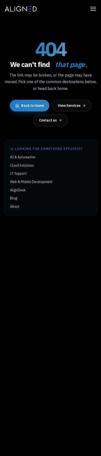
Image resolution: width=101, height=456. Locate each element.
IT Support (18, 173)
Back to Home (32, 105)
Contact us (48, 120)
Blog (13, 198)
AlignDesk (17, 190)
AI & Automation (23, 157)
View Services (69, 105)
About (14, 206)
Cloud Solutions (22, 165)
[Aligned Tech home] (20, 9)
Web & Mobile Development (31, 182)
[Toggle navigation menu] (93, 9)
